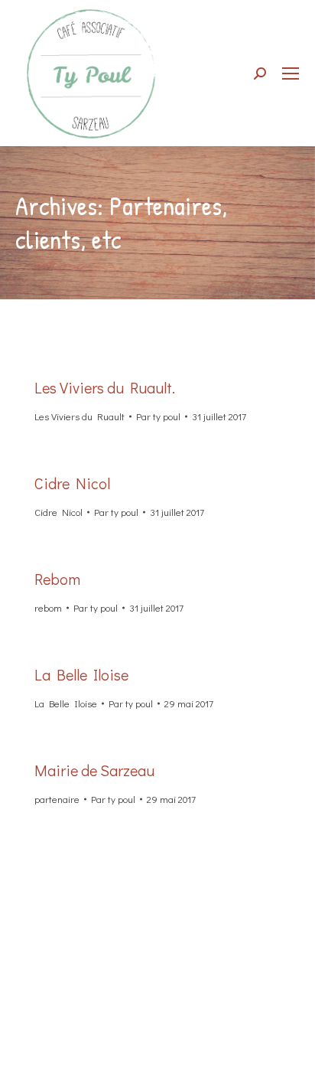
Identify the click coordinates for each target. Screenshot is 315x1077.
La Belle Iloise (81, 674)
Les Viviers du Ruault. (104, 387)
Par (158, 416)
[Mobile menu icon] (290, 73)
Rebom (57, 579)
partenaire (57, 798)
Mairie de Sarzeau (94, 770)
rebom (48, 607)
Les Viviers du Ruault (79, 416)
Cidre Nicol (72, 483)
